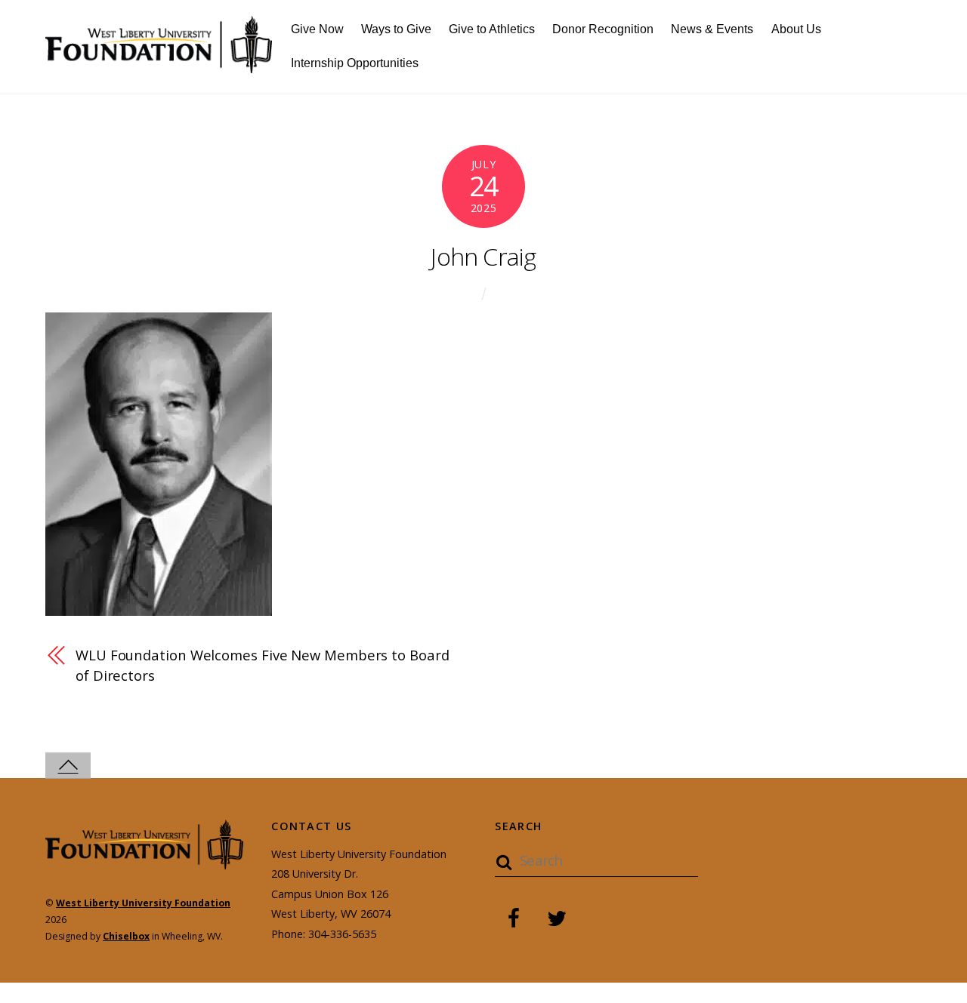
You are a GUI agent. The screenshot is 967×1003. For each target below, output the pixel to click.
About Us (796, 29)
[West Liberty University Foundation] (158, 64)
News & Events (712, 29)
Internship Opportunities (355, 63)
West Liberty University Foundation (143, 903)
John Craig (483, 256)
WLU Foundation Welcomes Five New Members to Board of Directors (263, 664)
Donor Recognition (602, 29)
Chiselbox (126, 936)
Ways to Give (396, 29)
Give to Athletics (492, 29)
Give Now (317, 29)
